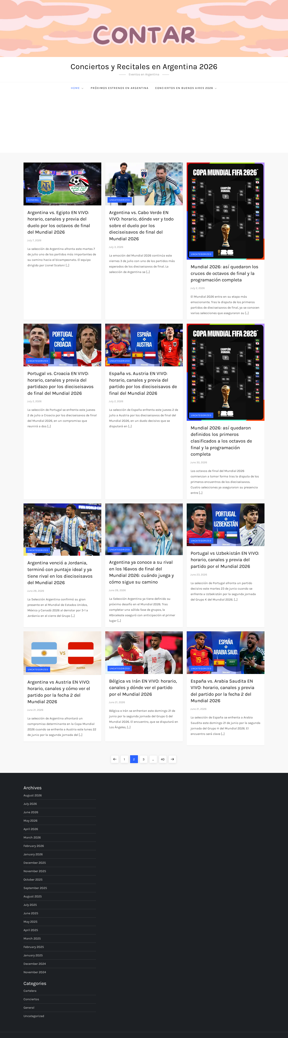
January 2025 (33, 955)
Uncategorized (120, 200)
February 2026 (34, 846)
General (33, 200)
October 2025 (33, 879)
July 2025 (30, 905)
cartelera (30, 991)
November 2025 (35, 871)
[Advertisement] (144, 123)
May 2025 (30, 921)
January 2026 (33, 854)
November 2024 (35, 972)
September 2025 (35, 888)
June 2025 (31, 913)
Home (75, 88)
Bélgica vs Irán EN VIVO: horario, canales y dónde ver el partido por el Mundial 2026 (143, 687)
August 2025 (33, 896)
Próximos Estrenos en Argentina (120, 88)
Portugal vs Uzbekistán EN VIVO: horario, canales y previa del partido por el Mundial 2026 (225, 559)
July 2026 (30, 804)
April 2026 (31, 829)
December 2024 (35, 964)
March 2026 (32, 837)
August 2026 (33, 795)
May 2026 (30, 820)
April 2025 (31, 930)
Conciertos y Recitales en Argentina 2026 (144, 66)
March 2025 (32, 938)
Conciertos (31, 999)
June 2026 (31, 812)
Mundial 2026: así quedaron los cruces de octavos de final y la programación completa (224, 273)
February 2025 (34, 947)
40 (164, 759)
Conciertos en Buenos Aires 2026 (184, 88)
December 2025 (35, 863)
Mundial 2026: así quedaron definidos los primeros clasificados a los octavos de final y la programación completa (221, 441)
